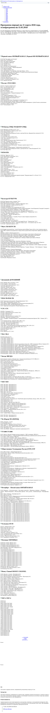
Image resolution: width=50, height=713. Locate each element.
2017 (7, 14)
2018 (7, 15)
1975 (7, 10)
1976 (7, 11)
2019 (7, 17)
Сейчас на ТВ (6, 6)
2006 (7, 13)
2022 (7, 20)
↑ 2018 (25, 638)
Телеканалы (5, 21)
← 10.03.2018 (25, 637)
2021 (7, 19)
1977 (7, 12)
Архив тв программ (7, 7)
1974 (7, 8)
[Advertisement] (25, 45)
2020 (7, 18)
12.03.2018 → (25, 639)
